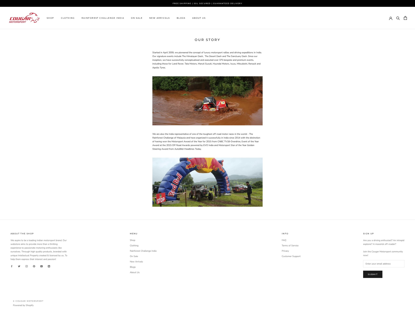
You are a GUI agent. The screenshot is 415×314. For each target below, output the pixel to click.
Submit (373, 274)
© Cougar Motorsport (28, 301)
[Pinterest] (34, 266)
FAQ (284, 240)
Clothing (68, 18)
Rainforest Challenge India (103, 18)
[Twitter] (19, 266)
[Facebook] (12, 266)
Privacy (285, 250)
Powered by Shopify (23, 305)
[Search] (398, 18)
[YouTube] (41, 266)
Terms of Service (290, 245)
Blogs (181, 18)
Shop (50, 18)
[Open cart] (405, 18)
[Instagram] (26, 266)
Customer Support (291, 256)
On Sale (136, 18)
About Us (199, 18)
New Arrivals (159, 18)
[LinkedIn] (49, 266)
